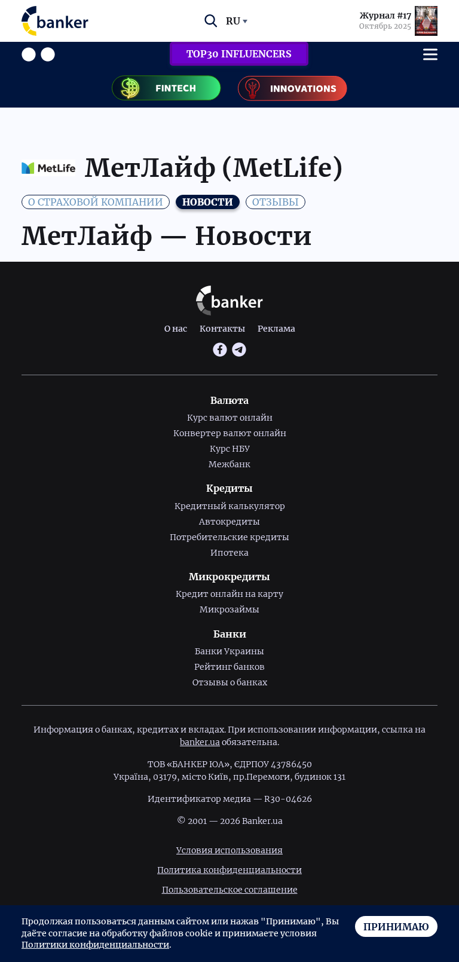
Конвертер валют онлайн (229, 433)
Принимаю (396, 927)
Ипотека (229, 552)
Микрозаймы (229, 609)
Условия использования (229, 850)
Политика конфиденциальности (229, 870)
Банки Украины (229, 651)
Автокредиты (229, 521)
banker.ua (200, 742)
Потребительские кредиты (229, 537)
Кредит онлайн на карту (229, 594)
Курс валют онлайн (230, 417)
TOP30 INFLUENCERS (239, 54)
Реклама (276, 328)
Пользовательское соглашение (230, 889)
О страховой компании (95, 202)
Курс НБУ (230, 448)
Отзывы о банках (229, 682)
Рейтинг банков (229, 666)
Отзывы (275, 202)
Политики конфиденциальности (95, 944)
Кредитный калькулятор (230, 506)
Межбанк (229, 464)
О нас (175, 328)
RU (233, 21)
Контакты (222, 328)
